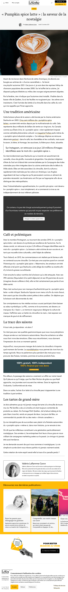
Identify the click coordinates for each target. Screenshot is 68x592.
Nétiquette (57, 588)
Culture (34, 8)
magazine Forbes (44, 133)
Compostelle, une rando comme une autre (44, 519)
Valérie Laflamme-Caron (31, 24)
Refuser (23, 587)
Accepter (14, 587)
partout (15, 139)
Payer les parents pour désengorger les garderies (14, 519)
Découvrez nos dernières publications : (22, 485)
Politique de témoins (59, 585)
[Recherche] (51, 3)
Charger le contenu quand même (34, 218)
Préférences (32, 587)
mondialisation (32, 350)
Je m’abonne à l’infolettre (49, 551)
